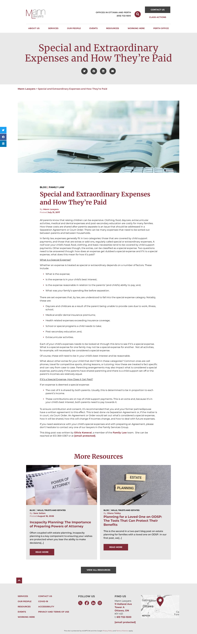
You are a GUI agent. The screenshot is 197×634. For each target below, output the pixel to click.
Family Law (56, 187)
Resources (24, 606)
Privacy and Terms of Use (53, 612)
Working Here (26, 617)
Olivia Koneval (83, 432)
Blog (43, 187)
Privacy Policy (108, 631)
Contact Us (45, 596)
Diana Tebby (114, 513)
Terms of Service (122, 631)
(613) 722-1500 (124, 15)
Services (23, 596)
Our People (24, 601)
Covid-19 (43, 601)
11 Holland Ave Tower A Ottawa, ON (123, 607)
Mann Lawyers (26, 88)
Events (22, 612)
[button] (138, 14)
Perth (127, 12)
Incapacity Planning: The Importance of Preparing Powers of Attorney (60, 524)
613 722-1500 (124, 617)
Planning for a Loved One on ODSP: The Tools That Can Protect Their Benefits (133, 521)
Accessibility (46, 606)
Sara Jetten (39, 513)
